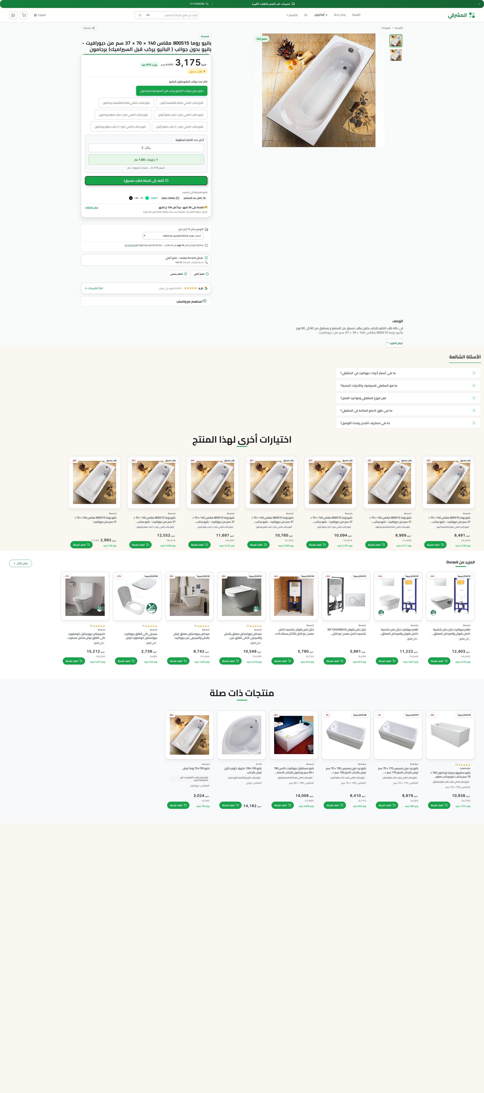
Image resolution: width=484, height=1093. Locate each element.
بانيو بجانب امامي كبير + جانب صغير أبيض (180, 114)
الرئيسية (356, 14)
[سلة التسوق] (24, 15)
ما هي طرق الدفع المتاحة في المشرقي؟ (366, 410)
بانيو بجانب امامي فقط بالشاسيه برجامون (126, 102)
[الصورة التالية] (258, 114)
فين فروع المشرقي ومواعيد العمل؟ (363, 398)
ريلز (306, 14)
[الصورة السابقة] (378, 114)
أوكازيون (319, 14)
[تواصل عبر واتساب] (13, 15)
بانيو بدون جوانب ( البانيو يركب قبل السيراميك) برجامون (171, 91)
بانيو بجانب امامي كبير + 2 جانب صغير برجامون (120, 126)
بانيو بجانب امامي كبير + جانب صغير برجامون (123, 114)
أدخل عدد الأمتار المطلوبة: (189, 140)
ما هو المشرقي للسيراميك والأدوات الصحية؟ (369, 385)
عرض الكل (22, 563)
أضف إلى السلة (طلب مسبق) (144, 181)
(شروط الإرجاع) (131, 245)
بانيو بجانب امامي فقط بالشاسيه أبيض (181, 102)
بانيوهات (386, 28)
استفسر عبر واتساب (189, 301)
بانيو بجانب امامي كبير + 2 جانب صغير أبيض (179, 126)
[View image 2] (395, 55)
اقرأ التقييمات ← (94, 288)
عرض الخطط (91, 207)
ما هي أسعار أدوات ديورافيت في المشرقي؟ (368, 373)
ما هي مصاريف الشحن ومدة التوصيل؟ (365, 423)
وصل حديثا (339, 14)
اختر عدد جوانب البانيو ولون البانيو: (188, 82)
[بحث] (140, 15)
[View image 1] (395, 40)
